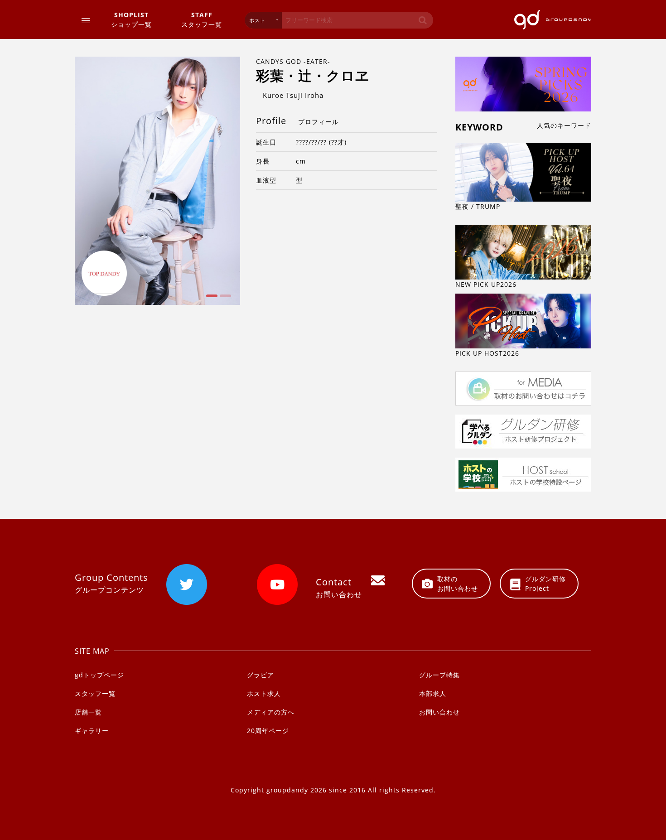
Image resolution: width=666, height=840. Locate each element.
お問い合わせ (439, 712)
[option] (157, 181)
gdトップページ (99, 675)
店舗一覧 (88, 712)
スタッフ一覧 (201, 19)
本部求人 (432, 693)
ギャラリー (92, 730)
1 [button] (210, 299)
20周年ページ (268, 730)
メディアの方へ (270, 712)
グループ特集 (439, 675)
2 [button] (224, 299)
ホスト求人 (264, 693)
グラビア (260, 675)
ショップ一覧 (131, 19)
